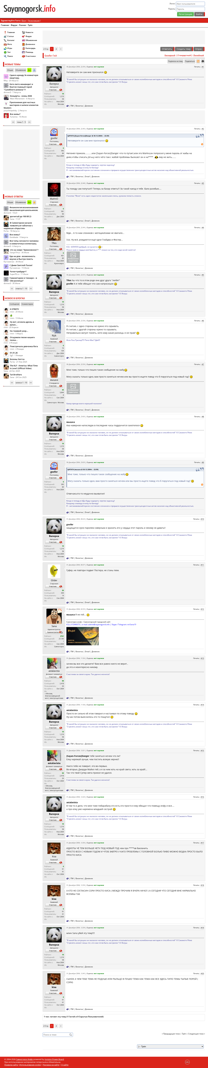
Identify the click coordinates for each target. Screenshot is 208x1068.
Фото (9, 44)
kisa (54, 856)
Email (87, 176)
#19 (202, 927)
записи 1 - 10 (21, 382)
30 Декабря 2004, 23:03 (75, 462)
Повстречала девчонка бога (24, 346)
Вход (24, 20)
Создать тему (183, 48)
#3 (203, 183)
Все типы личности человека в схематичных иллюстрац (24, 242)
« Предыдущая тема (171, 1033)
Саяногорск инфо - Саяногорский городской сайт (88, 622)
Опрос (198, 48)
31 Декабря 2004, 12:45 (75, 973)
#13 (202, 658)
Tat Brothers (16, 374)
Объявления (31, 40)
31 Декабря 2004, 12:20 (75, 797)
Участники (31, 56)
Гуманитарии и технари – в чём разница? (23, 279)
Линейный (198, 55)
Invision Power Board (54, 1059)
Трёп (30, 25)
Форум (14, 25)
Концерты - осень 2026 (21, 96)
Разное (22, 25)
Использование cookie (30, 1064)
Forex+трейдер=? (18, 271)
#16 (202, 797)
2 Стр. (46, 49)
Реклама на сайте (51, 1064)
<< (13, 122)
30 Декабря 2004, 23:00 (75, 416)
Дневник (89, 105)
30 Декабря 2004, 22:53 (75, 275)
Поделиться (190, 61)
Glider (54, 580)
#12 (202, 609)
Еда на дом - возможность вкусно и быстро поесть (22, 257)
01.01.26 (14, 352)
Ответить (167, 48)
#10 (202, 519)
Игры (9, 48)
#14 (202, 704)
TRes (54, 242)
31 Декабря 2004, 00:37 (75, 565)
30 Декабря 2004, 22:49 (75, 227)
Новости (29, 32)
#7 (203, 364)
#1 (203, 67)
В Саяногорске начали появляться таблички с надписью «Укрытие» (18, 225)
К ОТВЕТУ (14, 309)
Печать (197, 67)
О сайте (64, 1064)
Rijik (54, 335)
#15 (202, 750)
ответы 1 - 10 (21, 288)
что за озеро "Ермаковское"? (24, 249)
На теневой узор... (19, 331)
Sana (54, 626)
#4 (203, 227)
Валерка (54, 83)
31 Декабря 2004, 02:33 (75, 609)
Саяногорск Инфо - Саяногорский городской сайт (36, 9)
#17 (202, 843)
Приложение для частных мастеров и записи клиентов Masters (21, 105)
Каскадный (170, 55)
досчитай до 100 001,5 (20, 216)
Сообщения (14, 304)
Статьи (10, 36)
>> (29, 122)
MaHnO (54, 198)
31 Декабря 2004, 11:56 (75, 658)
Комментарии (27, 304)
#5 (203, 275)
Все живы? (15, 114)
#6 (203, 320)
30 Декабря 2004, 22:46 (75, 129)
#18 (202, 885)
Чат (9, 52)
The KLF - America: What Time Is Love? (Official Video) (24, 367)
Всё (29, 70)
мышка (54, 379)
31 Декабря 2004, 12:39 (75, 885)
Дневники (30, 44)
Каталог (10, 40)
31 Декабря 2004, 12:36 (75, 843)
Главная (5, 25)
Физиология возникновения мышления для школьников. (24, 208)
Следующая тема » (196, 1033)
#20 (202, 973)
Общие (10, 70)
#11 (202, 565)
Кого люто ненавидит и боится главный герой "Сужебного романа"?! (18, 87)
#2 (203, 129)
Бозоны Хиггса (17, 359)
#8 (203, 416)
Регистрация (185, 14)
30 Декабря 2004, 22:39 (75, 67)
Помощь (29, 52)
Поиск (10, 56)
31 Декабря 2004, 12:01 (75, 750)
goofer (54, 138)
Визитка (79, 105)
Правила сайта (11, 1064)
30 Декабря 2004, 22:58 (75, 320)
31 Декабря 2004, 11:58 (75, 704)
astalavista (54, 670)
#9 (203, 462)
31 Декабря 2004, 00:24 (75, 519)
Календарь (30, 48)
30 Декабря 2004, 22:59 (75, 364)
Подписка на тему (175, 61)
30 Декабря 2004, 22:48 (75, 183)
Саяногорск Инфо (24, 1059)
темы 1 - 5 (21, 122)
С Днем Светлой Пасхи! (21, 265)
